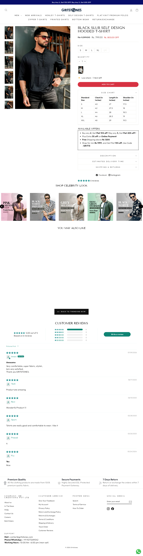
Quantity (84, 57)
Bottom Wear (80, 19)
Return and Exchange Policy (50, 512)
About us (8, 502)
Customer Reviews (46, 530)
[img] (12, 353)
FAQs (6, 510)
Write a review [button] (117, 334)
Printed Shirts (59, 19)
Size (80, 46)
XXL (105, 50)
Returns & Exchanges (47, 516)
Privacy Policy (44, 508)
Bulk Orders (9, 521)
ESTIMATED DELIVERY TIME (108, 161)
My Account (43, 504)
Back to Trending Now (73, 311)
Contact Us (8, 513)
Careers (7, 517)
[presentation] (2, 207)
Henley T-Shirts (55, 15)
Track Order (43, 527)
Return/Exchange (104, 19)
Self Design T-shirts (81, 15)
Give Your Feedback (47, 501)
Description (108, 156)
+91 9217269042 (30, 539)
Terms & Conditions (46, 519)
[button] (84, 180)
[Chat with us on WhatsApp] (138, 551)
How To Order (78, 508)
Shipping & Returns (108, 167)
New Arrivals (33, 15)
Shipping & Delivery (46, 523)
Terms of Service (79, 504)
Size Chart (108, 93)
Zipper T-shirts (37, 19)
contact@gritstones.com (21, 537)
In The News (9, 506)
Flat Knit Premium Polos (112, 15)
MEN (17, 15)
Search (75, 501)
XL (98, 50)
